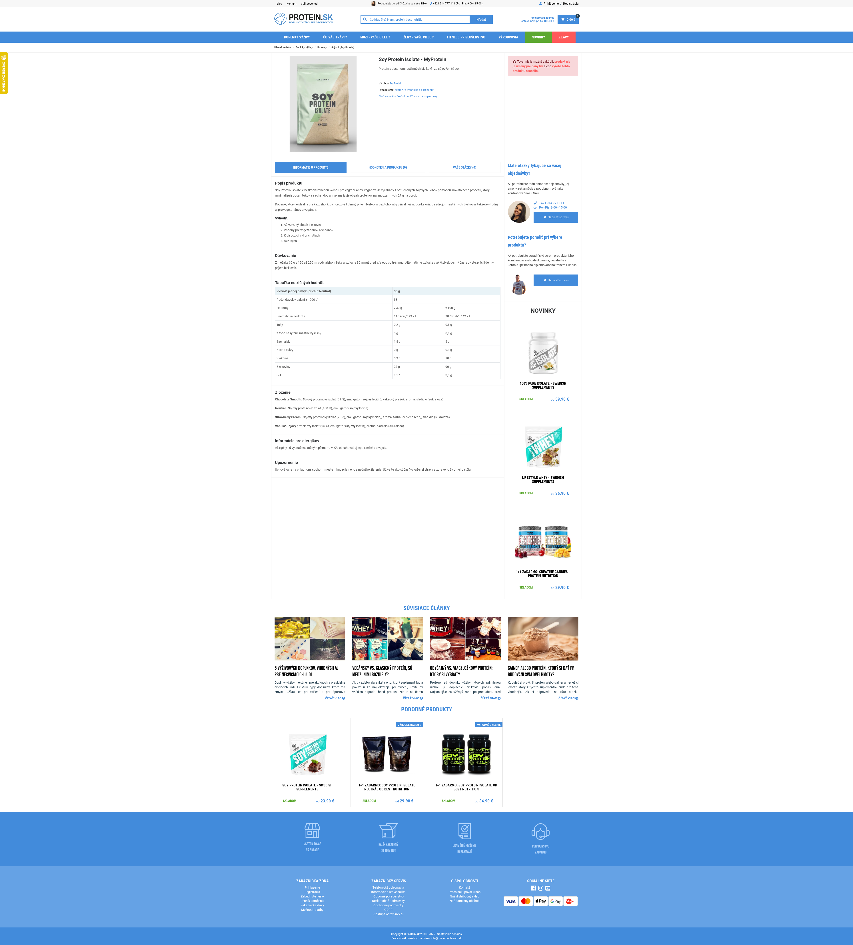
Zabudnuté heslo (312, 896)
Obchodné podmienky (388, 905)
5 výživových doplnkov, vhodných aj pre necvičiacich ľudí (306, 671)
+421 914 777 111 (444, 3)
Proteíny (322, 47)
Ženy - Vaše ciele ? (418, 37)
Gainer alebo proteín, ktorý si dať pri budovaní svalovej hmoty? (542, 671)
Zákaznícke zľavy (312, 905)
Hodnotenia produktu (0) (388, 167)
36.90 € (562, 493)
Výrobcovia (508, 37)
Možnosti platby (312, 909)
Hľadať (481, 19)
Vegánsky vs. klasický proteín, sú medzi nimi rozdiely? (382, 671)
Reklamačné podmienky (388, 901)
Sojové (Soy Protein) (342, 47)
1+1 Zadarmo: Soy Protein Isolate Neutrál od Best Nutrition (387, 787)
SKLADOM (526, 399)
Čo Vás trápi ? (335, 37)
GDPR (388, 909)
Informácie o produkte (310, 167)
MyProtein (396, 83)
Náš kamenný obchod (465, 901)
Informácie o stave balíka (388, 892)
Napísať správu (558, 217)
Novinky (538, 37)
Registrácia (571, 3)
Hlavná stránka (282, 47)
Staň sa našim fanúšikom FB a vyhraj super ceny (408, 96)
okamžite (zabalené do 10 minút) (414, 90)
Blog (279, 4)
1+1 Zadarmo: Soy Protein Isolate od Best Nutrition (466, 787)
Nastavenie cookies (449, 934)
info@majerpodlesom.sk (446, 938)
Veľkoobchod (309, 4)
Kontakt (291, 4)
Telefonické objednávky (389, 887)
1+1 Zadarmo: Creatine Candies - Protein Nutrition (543, 573)
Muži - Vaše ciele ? (375, 37)
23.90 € (327, 801)
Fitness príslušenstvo (466, 37)
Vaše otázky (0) (464, 167)
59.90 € (562, 399)
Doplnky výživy (297, 37)
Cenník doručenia (312, 901)
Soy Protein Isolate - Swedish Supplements (307, 787)
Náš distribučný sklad (464, 896)
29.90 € (562, 587)
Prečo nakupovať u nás (464, 892)
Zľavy (563, 37)
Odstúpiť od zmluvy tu (388, 914)
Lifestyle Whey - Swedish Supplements (543, 479)
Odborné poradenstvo (388, 896)
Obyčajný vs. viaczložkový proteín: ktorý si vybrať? (461, 671)
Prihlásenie (551, 3)
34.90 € (486, 801)
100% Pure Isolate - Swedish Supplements (543, 385)
